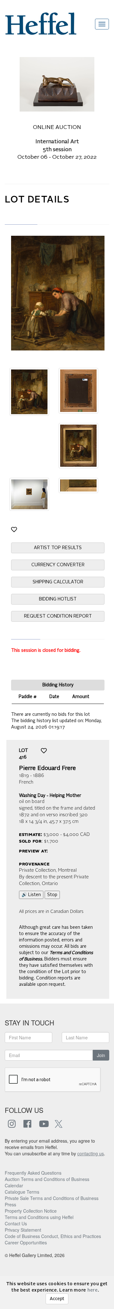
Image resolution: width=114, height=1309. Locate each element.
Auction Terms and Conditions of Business (47, 1179)
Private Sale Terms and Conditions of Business (51, 1198)
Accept (57, 1299)
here (92, 1290)
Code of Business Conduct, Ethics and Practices (53, 1236)
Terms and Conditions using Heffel (39, 1217)
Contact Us (16, 1223)
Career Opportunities (26, 1242)
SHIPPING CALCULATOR (58, 582)
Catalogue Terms (22, 1192)
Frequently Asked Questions (33, 1173)
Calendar (14, 1185)
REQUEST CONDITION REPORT (58, 616)
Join (101, 1055)
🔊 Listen (31, 895)
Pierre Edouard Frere (47, 768)
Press (10, 1204)
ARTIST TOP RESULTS (58, 548)
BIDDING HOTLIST (58, 599)
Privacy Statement (23, 1230)
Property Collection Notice (31, 1211)
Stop (52, 895)
